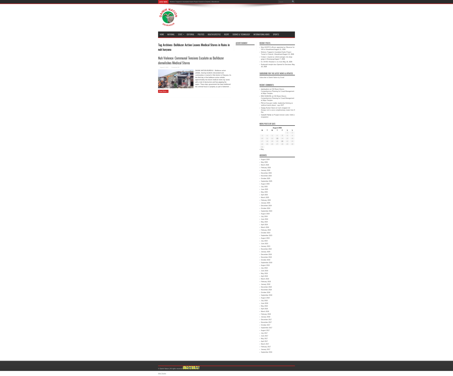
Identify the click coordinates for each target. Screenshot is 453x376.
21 (282, 141)
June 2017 (264, 336)
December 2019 (266, 254)
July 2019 (264, 268)
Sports (276, 34)
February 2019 (266, 281)
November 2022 (266, 249)
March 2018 (265, 311)
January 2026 (265, 170)
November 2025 (266, 176)
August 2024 (265, 214)
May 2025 (264, 192)
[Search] (293, 2)
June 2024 (264, 219)
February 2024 (266, 230)
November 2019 (266, 257)
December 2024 (266, 205)
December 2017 (266, 319)
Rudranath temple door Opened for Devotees (276, 64)
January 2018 (265, 317)
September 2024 (266, 211)
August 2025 (265, 184)
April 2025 (264, 195)
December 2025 (266, 173)
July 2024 (264, 216)
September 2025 (266, 181)
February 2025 (266, 200)
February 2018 (266, 314)
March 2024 (265, 227)
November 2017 (266, 322)
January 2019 (265, 284)
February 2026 (266, 167)
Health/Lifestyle (214, 34)
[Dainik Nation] (168, 24)
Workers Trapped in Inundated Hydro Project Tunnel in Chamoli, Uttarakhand (194, 2)
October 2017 (265, 325)
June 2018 (264, 303)
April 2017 (264, 341)
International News (261, 34)
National (170, 34)
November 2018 (266, 290)
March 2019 (265, 279)
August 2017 (265, 330)
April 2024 (264, 224)
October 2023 (265, 233)
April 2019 (264, 276)
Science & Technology (241, 34)
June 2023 (264, 243)
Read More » (163, 91)
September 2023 (266, 235)
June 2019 (264, 271)
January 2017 (265, 349)
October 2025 (265, 178)
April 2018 (264, 309)
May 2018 (264, 306)
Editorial (190, 34)
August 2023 (265, 238)
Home (162, 34)
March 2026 (265, 165)
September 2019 (266, 262)
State (180, 34)
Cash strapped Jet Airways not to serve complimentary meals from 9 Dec (278, 110)
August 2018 (265, 298)
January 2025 (265, 203)
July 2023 (264, 241)
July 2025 (264, 186)
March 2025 (265, 197)
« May (262, 149)
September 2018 (266, 295)
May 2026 (264, 162)
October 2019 (265, 260)
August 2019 (265, 265)
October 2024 (265, 208)
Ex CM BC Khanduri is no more (271, 62)
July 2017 (264, 333)
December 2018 (266, 287)
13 (277, 138)
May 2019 (264, 273)
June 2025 (264, 189)
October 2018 (265, 292)
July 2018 (264, 300)
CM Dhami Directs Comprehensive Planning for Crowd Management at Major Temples (277, 91)
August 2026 (265, 159)
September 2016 (266, 352)
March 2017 (265, 344)
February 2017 (266, 347)
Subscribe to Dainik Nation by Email (272, 77)
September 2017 (266, 328)
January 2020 (265, 252)
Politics (201, 34)
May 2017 (264, 338)
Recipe (226, 34)
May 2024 (264, 222)
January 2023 (265, 246)
